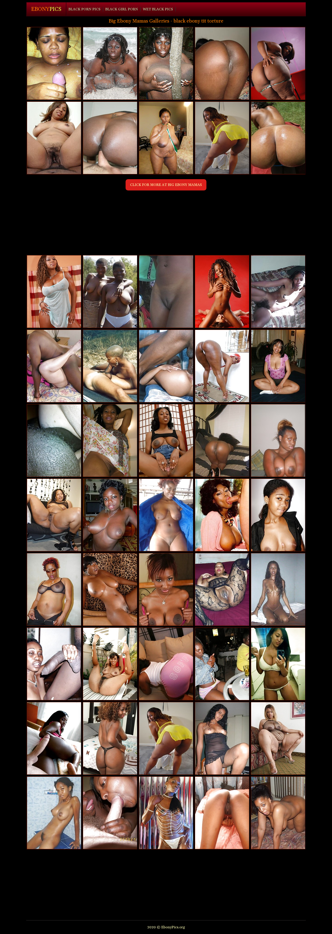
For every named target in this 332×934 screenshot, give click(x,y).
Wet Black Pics (158, 9)
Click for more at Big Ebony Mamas (166, 185)
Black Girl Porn (121, 9)
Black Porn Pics (84, 9)
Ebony (46, 9)
